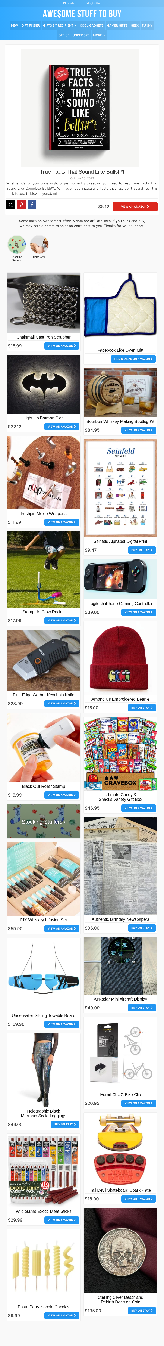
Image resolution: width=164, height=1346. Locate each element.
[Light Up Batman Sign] (43, 384)
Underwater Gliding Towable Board (43, 1015)
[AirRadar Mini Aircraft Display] (120, 966)
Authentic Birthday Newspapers (120, 919)
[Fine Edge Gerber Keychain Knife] (43, 660)
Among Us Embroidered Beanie (120, 699)
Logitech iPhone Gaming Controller (120, 603)
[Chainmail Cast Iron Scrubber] (43, 303)
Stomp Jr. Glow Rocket (43, 612)
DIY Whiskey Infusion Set (43, 920)
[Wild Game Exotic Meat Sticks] (43, 1170)
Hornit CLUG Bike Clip (120, 1094)
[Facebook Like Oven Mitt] (120, 309)
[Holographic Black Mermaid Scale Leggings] (43, 1070)
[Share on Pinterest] (21, 204)
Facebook (72, 3)
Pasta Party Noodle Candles (43, 1307)
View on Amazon (134, 206)
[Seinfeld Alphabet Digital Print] (120, 488)
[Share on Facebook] (32, 204)
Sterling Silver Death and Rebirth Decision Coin (120, 1299)
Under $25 (81, 35)
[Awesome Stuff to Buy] (82, 13)
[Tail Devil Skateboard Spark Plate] (120, 1149)
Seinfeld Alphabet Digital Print (120, 541)
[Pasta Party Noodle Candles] (43, 1266)
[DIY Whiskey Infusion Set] (43, 879)
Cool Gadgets (92, 25)
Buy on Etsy (141, 550)
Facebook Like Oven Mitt (120, 350)
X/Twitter (95, 3)
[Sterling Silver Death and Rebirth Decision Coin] (120, 1250)
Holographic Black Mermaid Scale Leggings (43, 1113)
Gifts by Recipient (58, 25)
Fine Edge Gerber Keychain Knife (43, 694)
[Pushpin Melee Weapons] (43, 472)
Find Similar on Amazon (132, 358)
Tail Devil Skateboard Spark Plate (120, 1190)
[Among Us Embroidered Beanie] (120, 658)
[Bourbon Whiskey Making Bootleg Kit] (120, 392)
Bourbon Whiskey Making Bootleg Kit (120, 421)
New (14, 25)
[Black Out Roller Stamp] (43, 747)
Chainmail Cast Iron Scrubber (43, 337)
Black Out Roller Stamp (43, 786)
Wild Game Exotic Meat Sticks (44, 1211)
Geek (135, 25)
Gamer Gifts (117, 25)
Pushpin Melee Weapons (44, 513)
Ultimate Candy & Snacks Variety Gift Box (120, 797)
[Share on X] (10, 204)
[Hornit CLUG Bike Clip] (120, 1054)
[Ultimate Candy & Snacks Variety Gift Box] (120, 754)
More (98, 35)
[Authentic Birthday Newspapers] (120, 866)
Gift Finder (31, 25)
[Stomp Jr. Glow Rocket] (43, 569)
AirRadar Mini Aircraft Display (120, 999)
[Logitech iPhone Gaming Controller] (120, 579)
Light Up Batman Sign (43, 418)
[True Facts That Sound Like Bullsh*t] (79, 108)
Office (64, 35)
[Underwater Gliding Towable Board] (43, 974)
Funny (147, 25)
